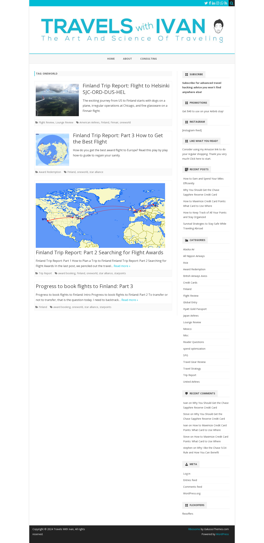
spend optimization (194, 348)
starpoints (120, 273)
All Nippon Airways (194, 256)
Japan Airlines (191, 315)
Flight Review (46, 122)
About (127, 58)
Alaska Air (188, 249)
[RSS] (225, 3)
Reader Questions (193, 342)
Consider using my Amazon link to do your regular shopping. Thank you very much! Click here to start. (204, 154)
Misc (186, 335)
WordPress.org (191, 493)
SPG (185, 355)
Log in (186, 473)
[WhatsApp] (221, 3)
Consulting (148, 58)
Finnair (114, 122)
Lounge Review (64, 122)
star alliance (96, 172)
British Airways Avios (195, 276)
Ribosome (194, 529)
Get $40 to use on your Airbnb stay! (202, 111)
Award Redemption (50, 172)
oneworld (125, 122)
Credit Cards (190, 282)
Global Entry (190, 302)
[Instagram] (217, 3)
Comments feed (192, 486)
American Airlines (89, 122)
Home (111, 58)
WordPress (222, 534)
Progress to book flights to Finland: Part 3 (84, 286)
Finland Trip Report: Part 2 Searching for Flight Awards (99, 252)
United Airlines (191, 381)
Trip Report (45, 273)
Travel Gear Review (194, 362)
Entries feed (190, 480)
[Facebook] (210, 3)
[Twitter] (206, 3)
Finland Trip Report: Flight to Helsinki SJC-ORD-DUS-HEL (126, 88)
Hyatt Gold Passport (195, 309)
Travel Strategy (192, 368)
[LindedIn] (213, 3)
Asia (185, 262)
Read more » (122, 266)
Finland (105, 122)
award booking (66, 273)
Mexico (187, 329)
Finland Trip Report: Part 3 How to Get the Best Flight (118, 138)
